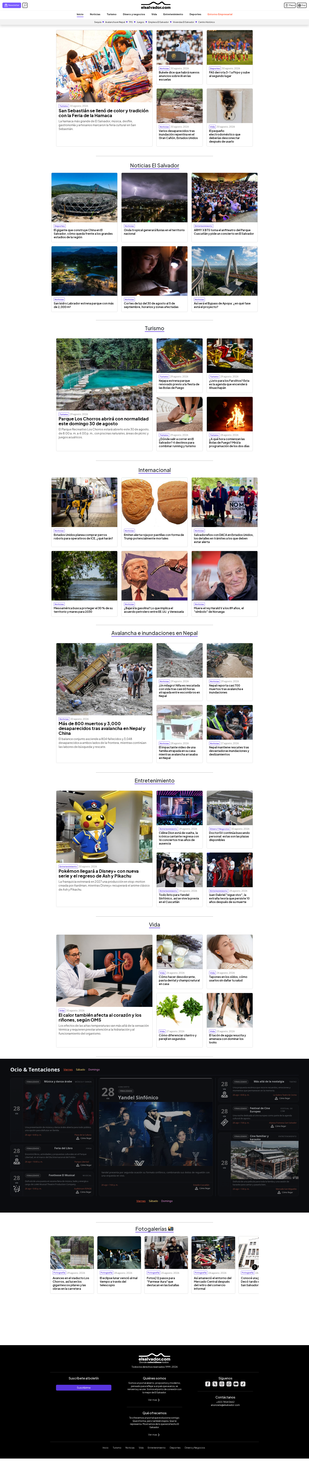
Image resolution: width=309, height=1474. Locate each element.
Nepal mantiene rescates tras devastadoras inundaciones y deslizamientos (229, 750)
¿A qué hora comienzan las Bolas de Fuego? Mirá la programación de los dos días (229, 442)
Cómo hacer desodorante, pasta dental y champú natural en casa (179, 980)
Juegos (140, 22)
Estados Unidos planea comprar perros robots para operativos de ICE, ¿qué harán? (83, 536)
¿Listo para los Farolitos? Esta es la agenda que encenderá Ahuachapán (229, 384)
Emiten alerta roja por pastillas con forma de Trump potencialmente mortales (154, 536)
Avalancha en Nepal (115, 22)
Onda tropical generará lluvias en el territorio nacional (154, 231)
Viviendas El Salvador (183, 22)
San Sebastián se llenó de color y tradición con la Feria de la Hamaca (103, 113)
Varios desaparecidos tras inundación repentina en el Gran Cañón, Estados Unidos (178, 134)
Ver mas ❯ (154, 1399)
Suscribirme (84, 1387)
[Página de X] (214, 1385)
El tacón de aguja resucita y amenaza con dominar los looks (227, 1038)
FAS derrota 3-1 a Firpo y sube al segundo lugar (229, 74)
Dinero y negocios (134, 14)
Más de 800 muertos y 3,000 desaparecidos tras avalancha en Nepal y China (102, 728)
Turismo (112, 14)
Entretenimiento (173, 14)
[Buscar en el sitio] (25, 5)
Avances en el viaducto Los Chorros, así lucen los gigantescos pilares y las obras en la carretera (71, 1283)
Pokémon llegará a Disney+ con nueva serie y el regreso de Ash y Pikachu (99, 873)
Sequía (97, 22)
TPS (131, 22)
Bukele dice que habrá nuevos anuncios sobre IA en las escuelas (179, 76)
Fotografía (59, 1272)
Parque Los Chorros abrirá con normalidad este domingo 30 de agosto (104, 421)
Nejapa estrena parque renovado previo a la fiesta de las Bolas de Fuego (179, 384)
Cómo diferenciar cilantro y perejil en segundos (178, 1037)
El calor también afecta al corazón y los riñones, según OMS (100, 1017)
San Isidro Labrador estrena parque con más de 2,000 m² (84, 305)
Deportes (195, 14)
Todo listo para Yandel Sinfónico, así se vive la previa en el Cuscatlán (179, 898)
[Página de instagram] (221, 1385)
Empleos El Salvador (158, 22)
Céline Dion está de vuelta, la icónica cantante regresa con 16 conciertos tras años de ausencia (179, 838)
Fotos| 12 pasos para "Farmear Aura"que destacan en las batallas (163, 1281)
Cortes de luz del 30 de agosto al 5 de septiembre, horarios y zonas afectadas (151, 305)
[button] (255, 1267)
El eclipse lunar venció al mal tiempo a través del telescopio (118, 1281)
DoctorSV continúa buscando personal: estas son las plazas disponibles (229, 836)
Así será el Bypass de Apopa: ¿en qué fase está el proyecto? (222, 305)
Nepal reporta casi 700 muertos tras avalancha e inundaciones (226, 689)
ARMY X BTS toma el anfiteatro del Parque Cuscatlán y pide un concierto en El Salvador (224, 231)
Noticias (95, 14)
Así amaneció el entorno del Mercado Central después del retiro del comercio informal (212, 1283)
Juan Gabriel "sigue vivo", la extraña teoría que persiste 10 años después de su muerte (229, 898)
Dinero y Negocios (195, 1447)
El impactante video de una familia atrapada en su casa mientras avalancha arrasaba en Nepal (178, 752)
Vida (154, 14)
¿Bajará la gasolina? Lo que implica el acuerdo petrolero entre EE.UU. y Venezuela (154, 609)
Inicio (80, 14)
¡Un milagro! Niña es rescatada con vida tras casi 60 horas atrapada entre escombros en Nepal (179, 691)
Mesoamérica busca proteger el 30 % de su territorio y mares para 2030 (83, 609)
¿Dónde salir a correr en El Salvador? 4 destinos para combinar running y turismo (177, 442)
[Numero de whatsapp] (228, 1385)
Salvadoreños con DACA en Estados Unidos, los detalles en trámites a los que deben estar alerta (224, 538)
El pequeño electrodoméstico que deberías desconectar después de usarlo (224, 136)
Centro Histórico (206, 22)
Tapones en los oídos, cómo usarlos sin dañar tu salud (228, 978)
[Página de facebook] (207, 1385)
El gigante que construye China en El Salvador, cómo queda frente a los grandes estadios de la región (83, 233)
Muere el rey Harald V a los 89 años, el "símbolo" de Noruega (219, 609)
